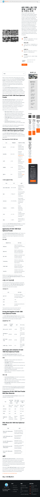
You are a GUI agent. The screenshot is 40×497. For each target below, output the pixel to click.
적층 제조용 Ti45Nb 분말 (29, 121)
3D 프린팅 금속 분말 (32, 84)
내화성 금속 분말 (33, 101)
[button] (28, 60)
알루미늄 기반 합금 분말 (33, 90)
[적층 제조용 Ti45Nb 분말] (29, 116)
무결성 (23, 174)
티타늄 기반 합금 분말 (33, 95)
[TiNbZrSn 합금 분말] (38, 117)
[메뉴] (37, 1)
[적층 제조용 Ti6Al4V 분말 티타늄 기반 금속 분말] (29, 138)
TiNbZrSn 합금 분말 (38, 121)
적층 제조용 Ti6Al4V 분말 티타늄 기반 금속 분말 (29, 145)
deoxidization (20, 155)
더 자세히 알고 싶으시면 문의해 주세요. (9, 473)
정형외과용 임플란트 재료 (30, 153)
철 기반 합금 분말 (32, 104)
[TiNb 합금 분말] (33, 116)
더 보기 (33, 133)
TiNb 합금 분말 (33, 120)
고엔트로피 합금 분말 (33, 98)
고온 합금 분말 (32, 87)
